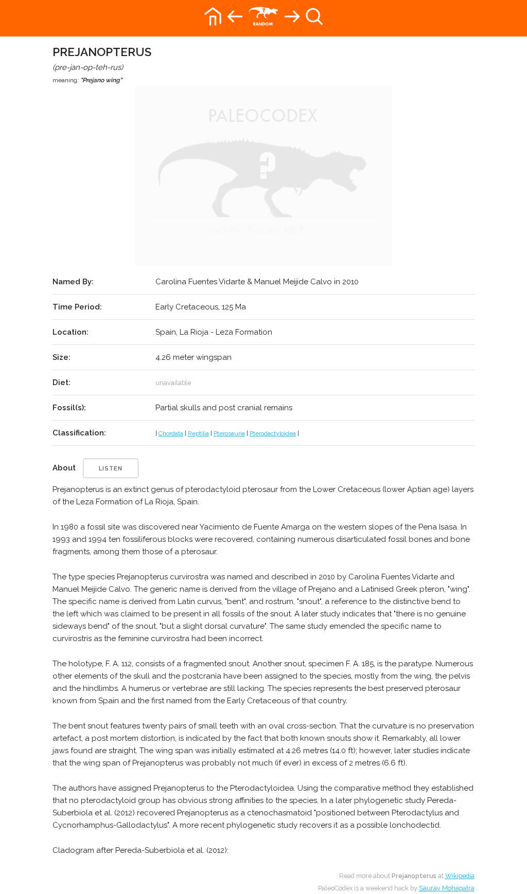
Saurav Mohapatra (447, 888)
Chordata (171, 433)
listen (110, 468)
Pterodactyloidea (273, 433)
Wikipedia (460, 876)
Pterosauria (229, 433)
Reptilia (198, 433)
